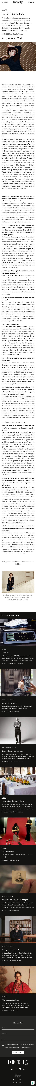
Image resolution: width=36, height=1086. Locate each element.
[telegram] (20, 38)
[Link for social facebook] (16, 1070)
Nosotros (18, 1074)
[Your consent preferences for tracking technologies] (33, 1083)
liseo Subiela (29, 149)
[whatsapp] (17, 38)
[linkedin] (12, 38)
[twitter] (14, 38)
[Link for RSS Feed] (24, 1069)
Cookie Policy (18, 1083)
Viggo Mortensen (8, 172)
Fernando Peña (14, 139)
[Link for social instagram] (20, 1070)
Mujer (4, 10)
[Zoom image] (18, 582)
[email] (3, 38)
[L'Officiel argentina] (18, 2)
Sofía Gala (21, 84)
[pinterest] (9, 38)
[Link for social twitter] (12, 1070)
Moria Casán (6, 126)
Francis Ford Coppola (22, 167)
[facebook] (6, 38)
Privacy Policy (27, 1047)
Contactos (17, 1077)
